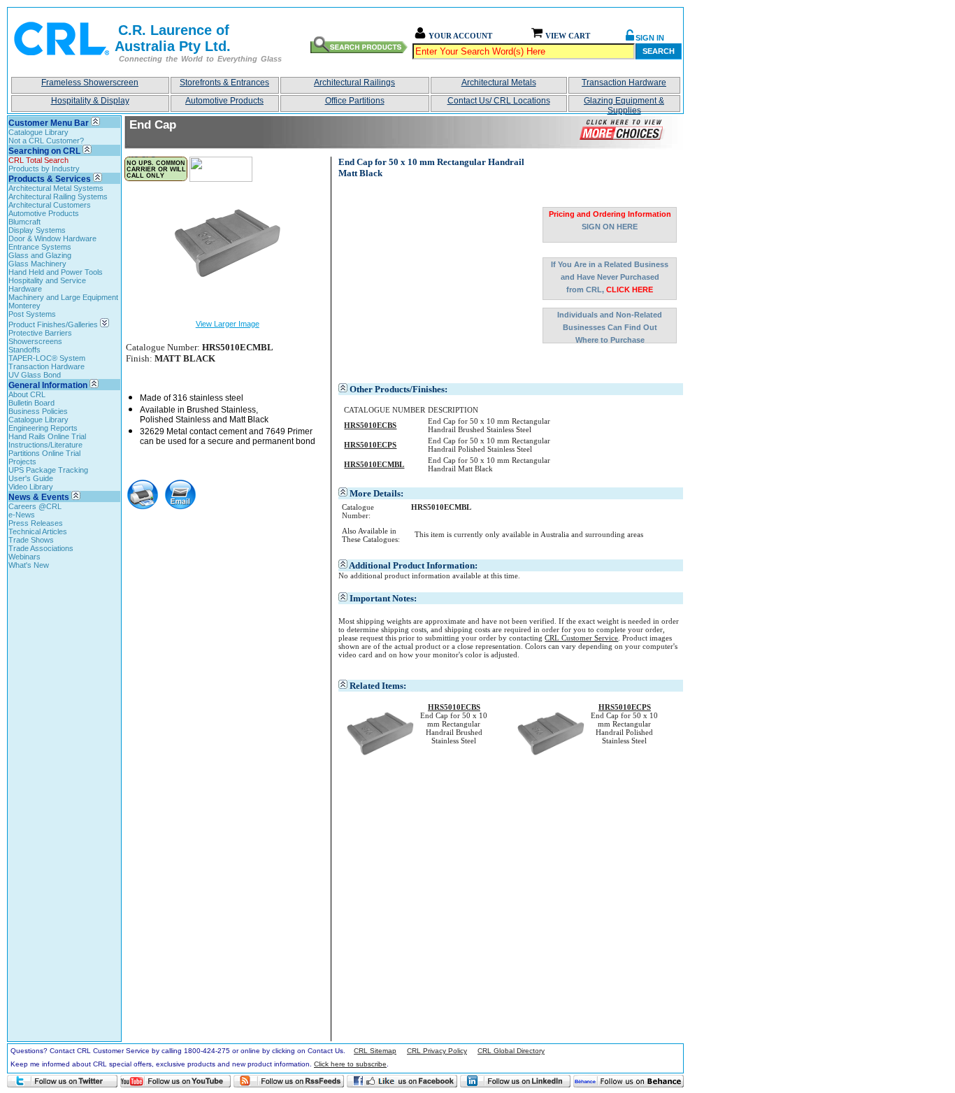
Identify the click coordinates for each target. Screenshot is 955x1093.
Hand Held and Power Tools (55, 272)
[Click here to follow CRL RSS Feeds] (288, 1081)
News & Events (38, 497)
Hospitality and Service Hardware (47, 284)
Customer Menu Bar (48, 123)
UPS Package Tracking (48, 470)
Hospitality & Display (90, 101)
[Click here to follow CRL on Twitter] (62, 1081)
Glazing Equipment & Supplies (624, 104)
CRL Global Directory (511, 1051)
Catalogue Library (38, 132)
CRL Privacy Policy (437, 1051)
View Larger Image (227, 324)
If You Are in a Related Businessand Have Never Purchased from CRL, (609, 277)
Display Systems (37, 230)
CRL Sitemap (375, 1051)
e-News (21, 514)
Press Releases (35, 523)
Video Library (30, 487)
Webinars (24, 556)
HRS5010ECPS (624, 707)
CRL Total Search (38, 160)
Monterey (24, 305)
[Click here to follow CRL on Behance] (628, 1081)
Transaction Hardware (624, 82)
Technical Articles (37, 531)
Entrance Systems (39, 247)
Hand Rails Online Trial (47, 436)
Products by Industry (44, 168)
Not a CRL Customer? (46, 140)
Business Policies (38, 411)
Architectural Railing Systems (58, 196)
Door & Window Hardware (52, 238)
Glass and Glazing (39, 255)
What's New (28, 565)
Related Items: (378, 685)
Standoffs (24, 349)
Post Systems (32, 314)
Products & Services (49, 179)
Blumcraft (24, 221)
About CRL (26, 394)
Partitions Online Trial (44, 453)
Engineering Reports (43, 428)
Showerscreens (35, 341)
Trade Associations (40, 548)
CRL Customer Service (581, 638)
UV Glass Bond (34, 375)
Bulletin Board (31, 403)
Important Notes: (383, 598)
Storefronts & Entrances (224, 82)
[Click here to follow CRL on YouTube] (175, 1081)
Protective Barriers (40, 333)
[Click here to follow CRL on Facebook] (402, 1081)
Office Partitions (355, 101)
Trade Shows (31, 540)
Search (658, 51)
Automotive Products (224, 101)
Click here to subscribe (350, 1064)
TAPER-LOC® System (46, 358)
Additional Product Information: (413, 565)
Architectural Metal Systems (55, 188)
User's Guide (30, 478)
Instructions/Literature (45, 445)
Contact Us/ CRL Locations (498, 101)
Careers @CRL (35, 506)
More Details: (376, 493)
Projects (22, 461)
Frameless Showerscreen (89, 82)
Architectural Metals (498, 82)
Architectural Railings (354, 82)
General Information (47, 385)
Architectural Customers (49, 205)
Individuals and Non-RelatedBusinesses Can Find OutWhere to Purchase (609, 326)
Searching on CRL (44, 151)
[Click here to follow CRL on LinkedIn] (515, 1081)
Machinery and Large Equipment (63, 297)
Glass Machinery (37, 263)
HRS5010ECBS (454, 707)
